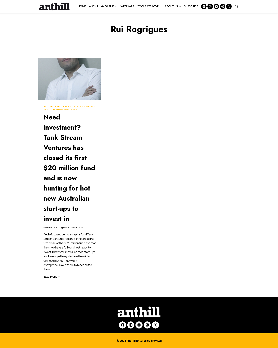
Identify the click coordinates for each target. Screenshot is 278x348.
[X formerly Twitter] (229, 6)
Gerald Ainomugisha (56, 227)
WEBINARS (127, 6)
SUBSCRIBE (191, 6)
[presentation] (69, 79)
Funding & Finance (84, 106)
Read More (51, 276)
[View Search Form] (236, 6)
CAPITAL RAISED (63, 106)
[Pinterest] (222, 6)
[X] (155, 325)
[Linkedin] (216, 6)
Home (82, 6)
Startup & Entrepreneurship (60, 109)
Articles (48, 106)
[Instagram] (210, 6)
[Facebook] (204, 6)
